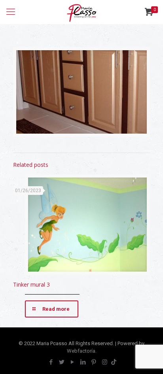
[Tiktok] (113, 362)
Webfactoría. (82, 351)
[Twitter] (62, 362)
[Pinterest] (94, 362)
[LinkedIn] (83, 362)
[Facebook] (51, 362)
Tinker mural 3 (31, 284)
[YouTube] (72, 362)
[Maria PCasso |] (81, 12)
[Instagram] (104, 362)
